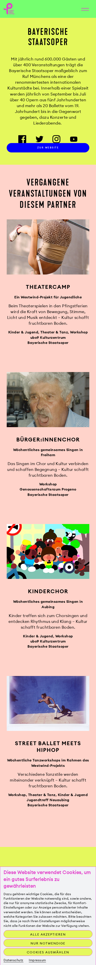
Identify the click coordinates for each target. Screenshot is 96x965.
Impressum (37, 960)
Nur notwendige (48, 943)
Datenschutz (13, 960)
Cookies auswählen (48, 952)
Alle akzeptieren (48, 934)
